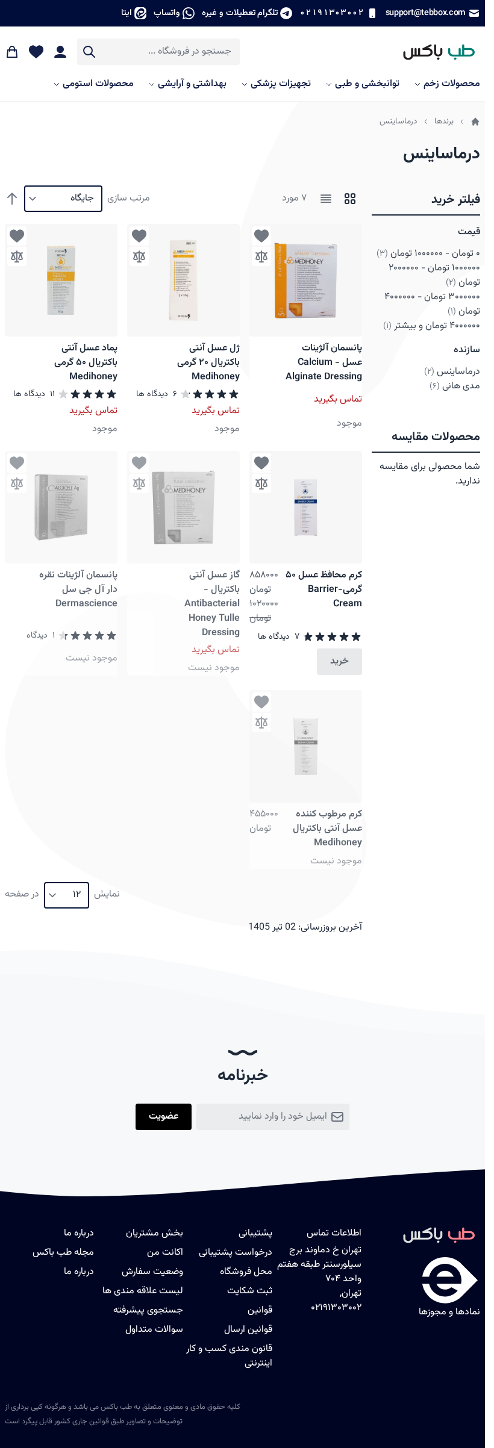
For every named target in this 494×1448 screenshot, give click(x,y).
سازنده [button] (467, 350)
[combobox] (158, 52)
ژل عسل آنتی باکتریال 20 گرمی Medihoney (208, 363)
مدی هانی (455, 386)
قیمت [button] (469, 232)
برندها (444, 121)
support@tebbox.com (426, 13)
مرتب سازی (128, 198)
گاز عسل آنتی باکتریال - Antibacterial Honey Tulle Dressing (212, 604)
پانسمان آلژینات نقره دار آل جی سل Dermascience (78, 590)
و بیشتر (431, 326)
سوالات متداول (154, 1329)
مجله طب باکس (63, 1252)
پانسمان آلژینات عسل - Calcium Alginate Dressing (324, 363)
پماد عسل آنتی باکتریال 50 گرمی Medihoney (85, 363)
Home (475, 121)
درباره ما (79, 1271)
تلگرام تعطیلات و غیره (240, 13)
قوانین (260, 1310)
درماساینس (452, 371)
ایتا (126, 13)
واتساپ (167, 13)
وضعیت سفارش (152, 1271)
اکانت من (165, 1252)
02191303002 (331, 13)
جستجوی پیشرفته (148, 1310)
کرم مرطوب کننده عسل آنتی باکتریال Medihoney (327, 829)
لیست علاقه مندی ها (142, 1291)
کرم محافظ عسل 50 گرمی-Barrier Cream (324, 590)
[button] (426, 200)
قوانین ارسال (248, 1329)
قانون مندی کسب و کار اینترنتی (229, 1356)
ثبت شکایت (249, 1291)
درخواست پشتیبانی (235, 1252)
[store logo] (433, 51)
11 (34, 394)
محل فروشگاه (246, 1271)
